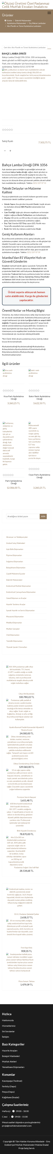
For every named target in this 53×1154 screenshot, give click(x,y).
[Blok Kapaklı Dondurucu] (26, 815)
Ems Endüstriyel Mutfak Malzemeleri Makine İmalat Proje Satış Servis (27, 1144)
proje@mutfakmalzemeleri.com (17, 1125)
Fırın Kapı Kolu (26, 948)
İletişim (5, 1036)
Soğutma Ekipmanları (14, 561)
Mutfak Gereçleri (13, 629)
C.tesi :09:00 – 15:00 (15, 1116)
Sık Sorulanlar (8, 1031)
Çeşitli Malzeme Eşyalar (15, 574)
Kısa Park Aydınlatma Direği (14, 397)
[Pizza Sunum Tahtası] (26, 966)
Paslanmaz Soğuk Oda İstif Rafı (26, 867)
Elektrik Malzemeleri (14, 580)
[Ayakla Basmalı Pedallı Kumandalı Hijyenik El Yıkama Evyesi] (26, 712)
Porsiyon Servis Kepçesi (26, 797)
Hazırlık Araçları (9, 1050)
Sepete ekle (36, 150)
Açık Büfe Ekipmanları (14, 549)
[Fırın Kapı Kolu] (26, 932)
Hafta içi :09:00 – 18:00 (15, 1111)
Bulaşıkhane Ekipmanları (15, 568)
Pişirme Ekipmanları (14, 555)
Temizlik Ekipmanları (14, 641)
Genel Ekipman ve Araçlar (16, 598)
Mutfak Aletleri (9, 1061)
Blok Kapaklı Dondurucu (26, 831)
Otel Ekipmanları (12, 635)
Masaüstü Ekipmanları (15, 616)
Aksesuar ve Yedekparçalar (17, 537)
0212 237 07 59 (33, 252)
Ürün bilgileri (13, 413)
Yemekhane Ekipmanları (13, 1067)
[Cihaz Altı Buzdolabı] (26, 678)
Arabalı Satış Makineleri (15, 543)
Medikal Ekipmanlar (14, 623)
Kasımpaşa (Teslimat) (12, 1081)
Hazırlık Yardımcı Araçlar (15, 604)
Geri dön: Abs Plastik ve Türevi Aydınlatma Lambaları (25, 47)
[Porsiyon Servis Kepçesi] (26, 782)
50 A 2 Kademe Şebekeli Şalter (26, 914)
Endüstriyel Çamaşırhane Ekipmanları (21, 592)
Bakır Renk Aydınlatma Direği (39, 397)
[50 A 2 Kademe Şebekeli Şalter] (26, 900)
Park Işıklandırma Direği (13, 482)
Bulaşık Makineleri (11, 1056)
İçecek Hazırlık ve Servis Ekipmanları (20, 610)
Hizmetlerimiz (8, 1025)
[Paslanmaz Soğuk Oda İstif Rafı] (26, 851)
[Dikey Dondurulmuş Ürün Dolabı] (26, 748)
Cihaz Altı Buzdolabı (26, 694)
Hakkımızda (8, 1020)
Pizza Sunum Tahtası (27, 981)
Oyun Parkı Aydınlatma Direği (39, 476)
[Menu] (49, 12)
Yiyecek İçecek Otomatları (16, 647)
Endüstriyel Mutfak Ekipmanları (18, 586)
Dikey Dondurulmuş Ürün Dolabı (26, 764)
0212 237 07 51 (39, 183)
